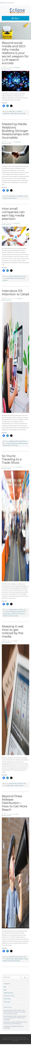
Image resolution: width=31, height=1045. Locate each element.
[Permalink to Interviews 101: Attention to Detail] (15, 357)
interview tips (13, 443)
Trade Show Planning (8, 615)
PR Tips (19, 278)
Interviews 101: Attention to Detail (15, 292)
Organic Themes (15, 1039)
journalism (20, 196)
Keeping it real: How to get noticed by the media (13, 631)
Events (8, 611)
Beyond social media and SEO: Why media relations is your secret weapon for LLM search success (15, 53)
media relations (14, 113)
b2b (8, 443)
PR (15, 278)
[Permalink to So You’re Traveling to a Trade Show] (15, 525)
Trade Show (22, 613)
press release (16, 960)
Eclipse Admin (17, 67)
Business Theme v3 (6, 1039)
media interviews (22, 443)
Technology (7, 1002)
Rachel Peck (17, 223)
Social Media (7, 999)
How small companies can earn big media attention (13, 214)
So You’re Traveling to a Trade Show (12, 459)
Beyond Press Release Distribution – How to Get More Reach (14, 802)
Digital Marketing (8, 993)
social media (22, 113)
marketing (13, 611)
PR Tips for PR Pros (18, 276)
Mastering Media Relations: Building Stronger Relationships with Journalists (15, 130)
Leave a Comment (7, 68)
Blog (10, 111)
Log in (17, 1040)
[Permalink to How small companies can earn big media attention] (15, 236)
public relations (12, 198)
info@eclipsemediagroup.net (8, 2)
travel (16, 615)
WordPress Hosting (22, 1039)
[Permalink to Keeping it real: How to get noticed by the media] (15, 699)
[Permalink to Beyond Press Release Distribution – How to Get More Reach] (15, 873)
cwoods (15, 640)
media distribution (19, 958)
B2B (10, 441)
